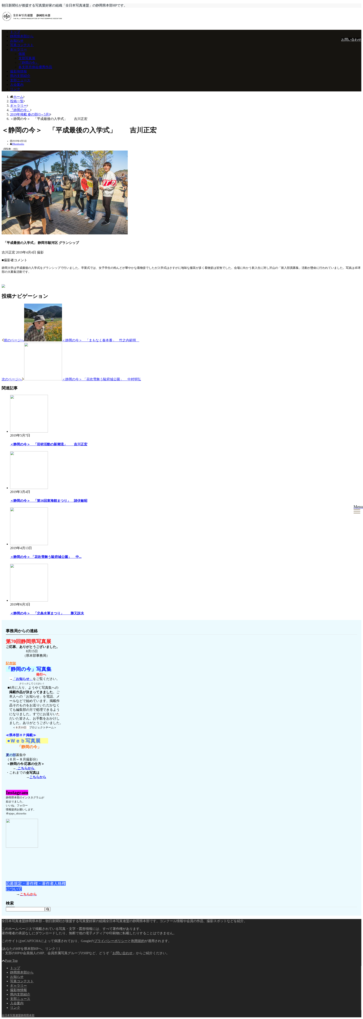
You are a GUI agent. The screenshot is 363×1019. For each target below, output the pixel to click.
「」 (23, 679)
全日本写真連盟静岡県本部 (18, 1015)
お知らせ (17, 40)
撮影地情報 (18, 71)
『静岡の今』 (28, 62)
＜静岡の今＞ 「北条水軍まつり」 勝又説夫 (47, 613)
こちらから (25, 768)
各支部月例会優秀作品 (35, 67)
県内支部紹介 (20, 76)
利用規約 (138, 941)
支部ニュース (20, 80)
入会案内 (17, 84)
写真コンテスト (22, 45)
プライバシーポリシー (111, 941)
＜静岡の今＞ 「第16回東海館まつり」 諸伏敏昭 (48, 500)
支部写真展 (26, 58)
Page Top (11, 960)
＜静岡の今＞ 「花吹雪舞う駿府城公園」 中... (46, 557)
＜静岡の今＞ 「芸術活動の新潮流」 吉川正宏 (48, 444)
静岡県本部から (22, 36)
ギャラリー (18, 49)
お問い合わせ (351, 39)
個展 (21, 54)
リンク (15, 89)
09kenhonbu (18, 144)
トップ (15, 32)
